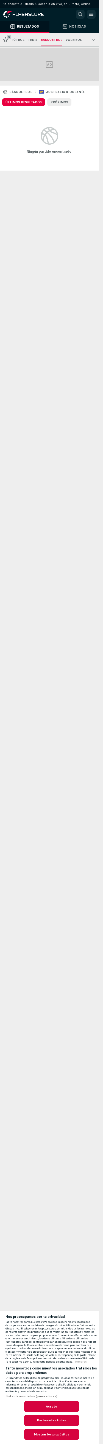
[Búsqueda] (80, 14)
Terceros (80, 1361)
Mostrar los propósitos (51, 1434)
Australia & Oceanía (65, 92)
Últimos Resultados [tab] (23, 102)
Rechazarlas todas (51, 1420)
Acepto (51, 1406)
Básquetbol (20, 92)
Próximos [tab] (59, 102)
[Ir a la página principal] (27, 14)
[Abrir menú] (91, 14)
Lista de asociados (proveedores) (31, 1396)
